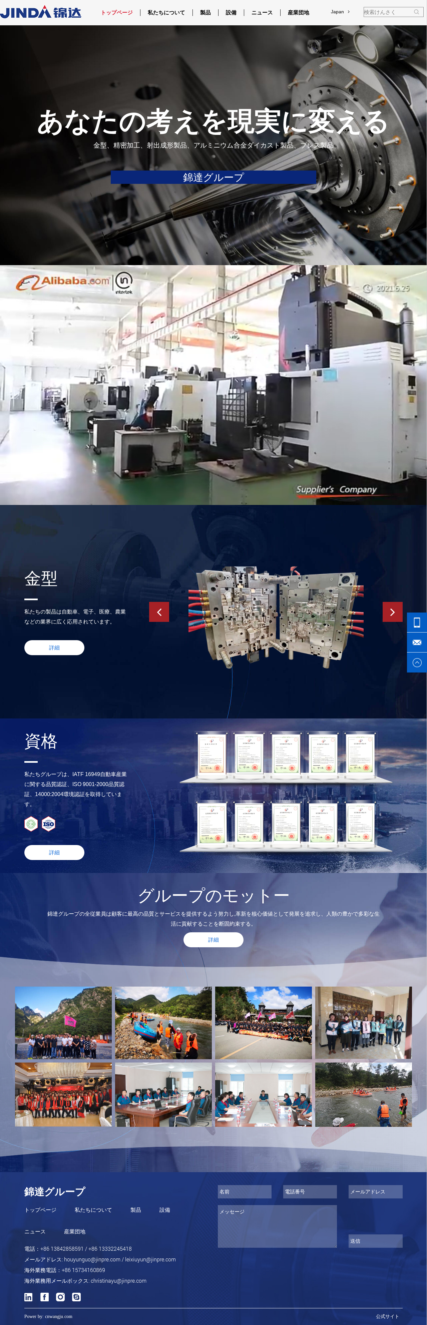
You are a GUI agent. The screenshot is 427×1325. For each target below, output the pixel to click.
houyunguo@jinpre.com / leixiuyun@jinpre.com (120, 1259)
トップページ (117, 12)
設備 (231, 12)
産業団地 (298, 12)
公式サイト (387, 1316)
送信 (355, 1241)
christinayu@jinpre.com (118, 1280)
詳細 (54, 852)
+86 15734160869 (83, 1269)
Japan (339, 11)
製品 (205, 12)
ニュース (262, 12)
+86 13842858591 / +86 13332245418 (86, 1248)
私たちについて (166, 12)
